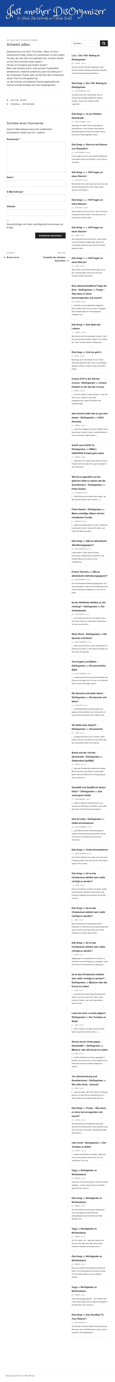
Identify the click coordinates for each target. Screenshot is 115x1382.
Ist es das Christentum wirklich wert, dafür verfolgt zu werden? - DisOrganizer (89, 978)
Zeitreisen (28, 104)
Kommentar (13, 139)
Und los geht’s (93, 352)
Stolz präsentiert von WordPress (20, 1375)
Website (11, 206)
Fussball (16, 104)
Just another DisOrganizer (56, 11)
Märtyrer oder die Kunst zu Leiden (90, 1049)
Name (10, 177)
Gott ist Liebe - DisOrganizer (86, 819)
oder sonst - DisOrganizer (85, 1142)
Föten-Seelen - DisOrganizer (87, 509)
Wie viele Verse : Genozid (85, 1084)
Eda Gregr (32, 40)
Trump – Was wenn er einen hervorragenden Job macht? (88, 293)
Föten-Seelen (79, 488)
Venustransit (96, 729)
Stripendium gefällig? (83, 760)
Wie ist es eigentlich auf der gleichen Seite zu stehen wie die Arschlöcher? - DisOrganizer (88, 480)
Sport (23, 100)
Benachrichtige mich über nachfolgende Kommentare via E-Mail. (35, 226)
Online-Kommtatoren (83, 823)
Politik (15, 100)
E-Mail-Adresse (15, 191)
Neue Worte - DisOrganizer (86, 634)
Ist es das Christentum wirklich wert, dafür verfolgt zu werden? (88, 877)
